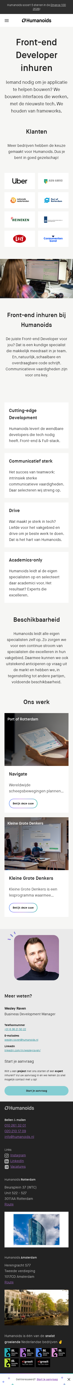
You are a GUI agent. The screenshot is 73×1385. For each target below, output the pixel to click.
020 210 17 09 (15, 1131)
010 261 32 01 (15, 1125)
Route (9, 1204)
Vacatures (18, 1166)
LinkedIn (17, 1161)
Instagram (18, 1155)
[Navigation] (6, 20)
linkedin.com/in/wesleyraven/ (22, 1050)
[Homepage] (36, 20)
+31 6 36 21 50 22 (15, 1029)
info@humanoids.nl (19, 1137)
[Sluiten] (69, 1379)
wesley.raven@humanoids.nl (21, 1039)
